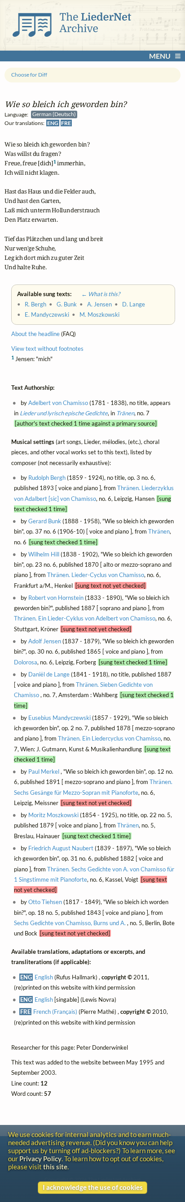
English (44, 977)
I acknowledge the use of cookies (93, 1187)
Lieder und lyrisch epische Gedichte (64, 413)
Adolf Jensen (44, 641)
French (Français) (55, 1012)
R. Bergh (35, 304)
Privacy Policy (40, 1159)
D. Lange (133, 304)
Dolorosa (25, 662)
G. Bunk (67, 304)
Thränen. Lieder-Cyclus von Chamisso (95, 575)
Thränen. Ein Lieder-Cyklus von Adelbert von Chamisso (84, 618)
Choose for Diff (29, 74)
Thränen (159, 531)
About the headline (35, 333)
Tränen (125, 413)
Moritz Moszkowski (53, 815)
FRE (66, 123)
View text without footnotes (47, 348)
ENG (52, 123)
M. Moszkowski (99, 315)
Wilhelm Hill (43, 554)
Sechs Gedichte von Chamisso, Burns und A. (70, 923)
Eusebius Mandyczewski (59, 717)
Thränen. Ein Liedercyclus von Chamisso (109, 738)
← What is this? (96, 293)
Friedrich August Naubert (60, 848)
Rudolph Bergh (47, 478)
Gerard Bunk (44, 521)
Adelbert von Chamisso (58, 402)
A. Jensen (99, 304)
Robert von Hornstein (56, 598)
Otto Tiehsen (45, 902)
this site (55, 1167)
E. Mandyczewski (47, 315)
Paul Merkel (43, 771)
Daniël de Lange (49, 674)
